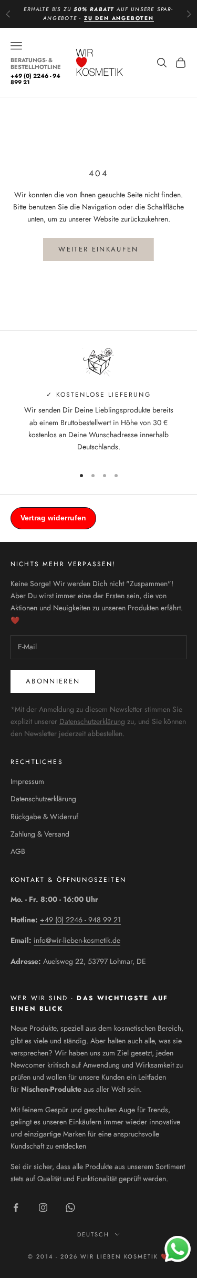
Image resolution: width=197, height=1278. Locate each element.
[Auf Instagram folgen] (43, 1207)
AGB (18, 851)
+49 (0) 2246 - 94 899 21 (35, 79)
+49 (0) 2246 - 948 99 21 (80, 919)
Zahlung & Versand (40, 834)
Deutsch (93, 1234)
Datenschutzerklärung (92, 721)
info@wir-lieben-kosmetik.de (77, 940)
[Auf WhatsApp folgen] (70, 1207)
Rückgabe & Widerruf (44, 816)
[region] (98, 402)
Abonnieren (53, 681)
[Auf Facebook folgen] (16, 1207)
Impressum (27, 781)
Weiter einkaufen (98, 249)
